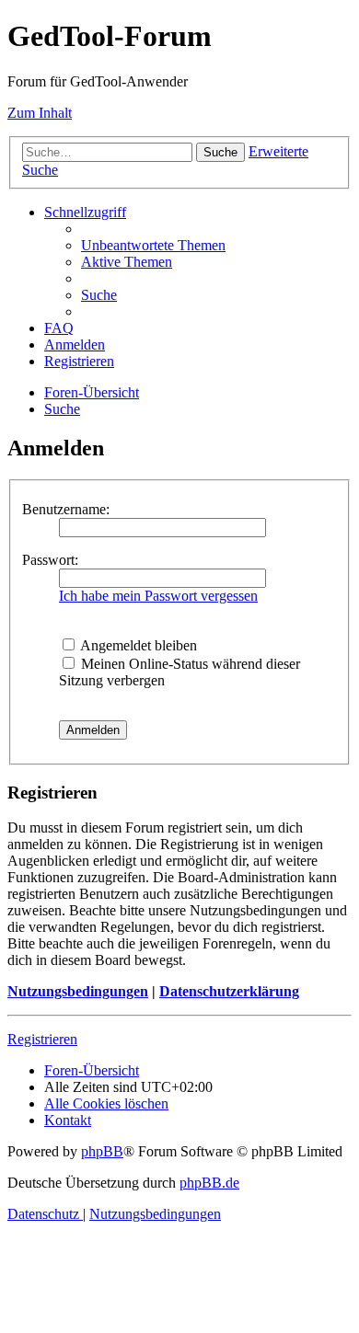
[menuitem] (153, 245)
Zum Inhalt (39, 113)
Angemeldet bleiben (137, 645)
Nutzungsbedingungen (77, 991)
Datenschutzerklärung (229, 991)
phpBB (102, 1151)
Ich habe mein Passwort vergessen (158, 595)
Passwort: (50, 560)
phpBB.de (209, 1182)
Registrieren (42, 1039)
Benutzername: (66, 509)
